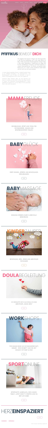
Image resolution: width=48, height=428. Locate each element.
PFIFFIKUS (32, 0)
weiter (24, 134)
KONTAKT (35, 0)
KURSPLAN (45, 0)
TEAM (41, 0)
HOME (30, 0)
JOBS (43, 0)
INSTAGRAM (11, 421)
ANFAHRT (38, 0)
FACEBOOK (5, 421)
